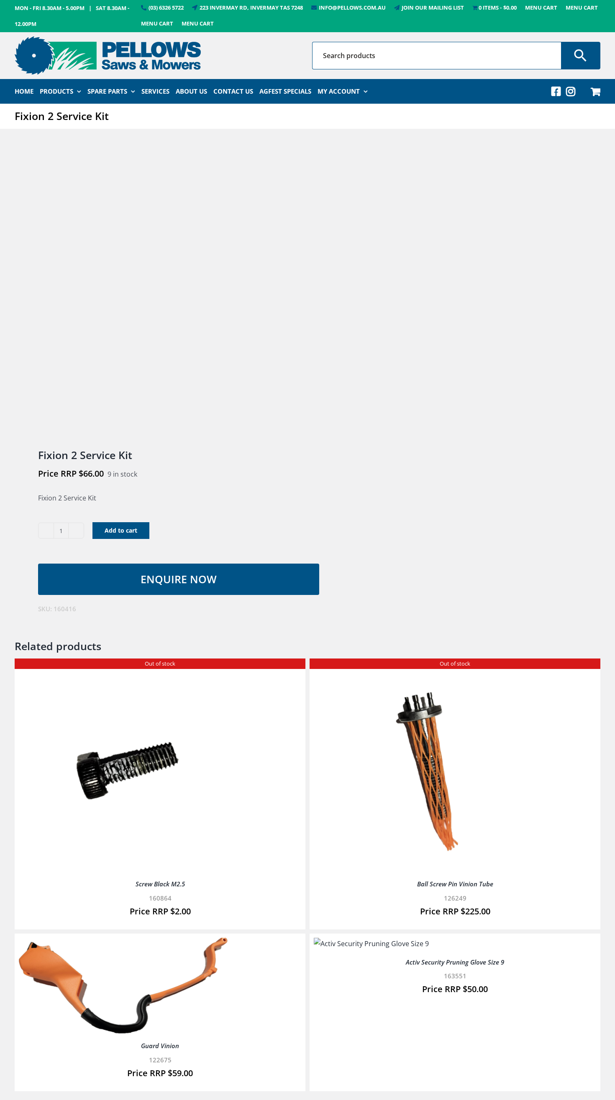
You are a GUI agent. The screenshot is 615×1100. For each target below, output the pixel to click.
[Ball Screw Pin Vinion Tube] (418, 668)
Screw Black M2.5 (160, 884)
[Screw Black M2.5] (123, 668)
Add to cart (121, 530)
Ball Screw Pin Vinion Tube (455, 884)
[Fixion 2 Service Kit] (155, 289)
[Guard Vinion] (123, 943)
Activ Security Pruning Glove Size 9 (455, 962)
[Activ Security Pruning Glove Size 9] (371, 943)
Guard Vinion (160, 1045)
